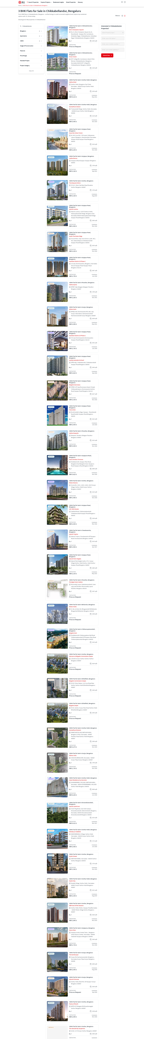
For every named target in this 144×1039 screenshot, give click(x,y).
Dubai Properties (71, 2)
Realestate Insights (58, 2)
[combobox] (31, 26)
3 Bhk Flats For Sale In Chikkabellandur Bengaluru (35, 5)
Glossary (80, 2)
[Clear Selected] (39, 31)
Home (19, 5)
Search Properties (33, 2)
